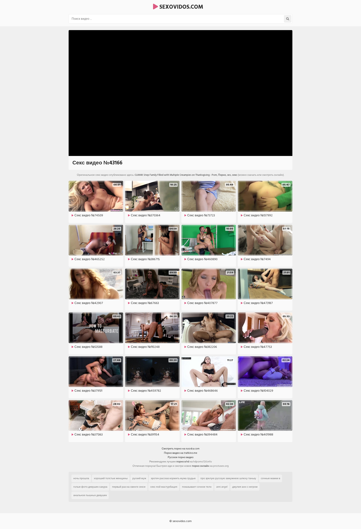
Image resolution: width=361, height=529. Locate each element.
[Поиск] (287, 19)
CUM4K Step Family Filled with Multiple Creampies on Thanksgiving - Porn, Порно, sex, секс (186, 175)
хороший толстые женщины (111, 478)
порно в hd (182, 461)
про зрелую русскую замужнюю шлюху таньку (228, 478)
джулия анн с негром (245, 487)
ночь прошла (81, 478)
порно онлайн (200, 466)
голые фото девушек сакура (90, 487)
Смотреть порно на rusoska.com (180, 448)
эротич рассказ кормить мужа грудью (173, 478)
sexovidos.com (180, 6)
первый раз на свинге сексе (129, 487)
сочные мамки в (270, 478)
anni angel (222, 487)
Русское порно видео (180, 457)
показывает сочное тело (197, 487)
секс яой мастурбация (163, 487)
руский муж (139, 478)
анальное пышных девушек (90, 495)
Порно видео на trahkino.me (180, 453)
